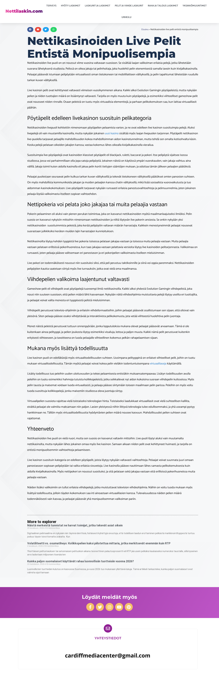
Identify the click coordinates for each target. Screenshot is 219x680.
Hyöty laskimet (70, 6)
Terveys (51, 6)
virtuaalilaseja (158, 363)
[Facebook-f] (90, 607)
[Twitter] (100, 607)
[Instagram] (109, 607)
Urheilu (126, 17)
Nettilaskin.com (24, 11)
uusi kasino (112, 133)
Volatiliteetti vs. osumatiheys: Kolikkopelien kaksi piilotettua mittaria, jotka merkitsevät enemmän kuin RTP (98, 543)
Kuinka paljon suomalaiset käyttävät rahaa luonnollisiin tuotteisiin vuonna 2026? (80, 561)
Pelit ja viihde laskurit (129, 6)
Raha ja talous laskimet (163, 6)
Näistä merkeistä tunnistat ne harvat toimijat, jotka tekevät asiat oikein (75, 525)
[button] (30, 29)
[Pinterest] (129, 607)
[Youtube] (119, 607)
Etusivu (145, 29)
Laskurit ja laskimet (97, 6)
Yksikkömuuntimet (195, 6)
